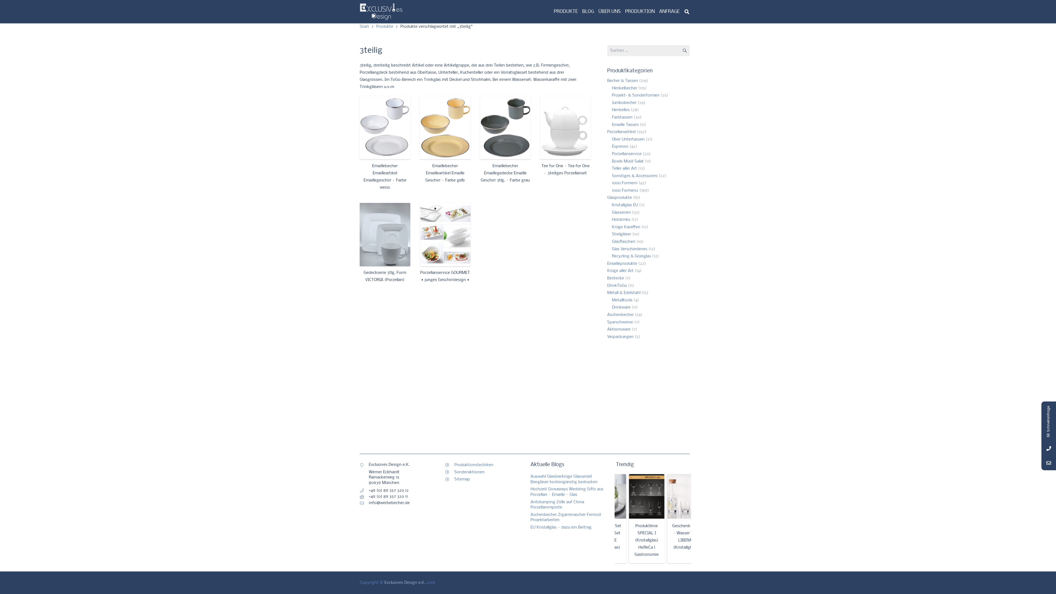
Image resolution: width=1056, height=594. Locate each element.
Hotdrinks (621, 220)
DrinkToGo (617, 286)
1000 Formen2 (625, 190)
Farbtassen (622, 117)
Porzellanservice (627, 154)
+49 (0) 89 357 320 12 (389, 490)
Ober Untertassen (628, 139)
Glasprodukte (619, 198)
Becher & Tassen (622, 81)
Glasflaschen (623, 242)
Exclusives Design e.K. (404, 583)
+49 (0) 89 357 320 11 (388, 496)
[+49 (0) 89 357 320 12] (364, 491)
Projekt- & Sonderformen (635, 95)
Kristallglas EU (625, 205)
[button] (687, 11)
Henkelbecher (624, 88)
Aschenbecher (620, 315)
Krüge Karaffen (626, 227)
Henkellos (621, 110)
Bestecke (615, 278)
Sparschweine (620, 322)
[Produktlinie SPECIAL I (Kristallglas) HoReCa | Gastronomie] (629, 496)
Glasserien (621, 212)
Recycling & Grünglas (631, 256)
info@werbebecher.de (389, 503)
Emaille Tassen (625, 125)
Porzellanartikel (621, 132)
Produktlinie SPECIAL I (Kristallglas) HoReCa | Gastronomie (629, 540)
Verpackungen (620, 337)
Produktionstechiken (473, 465)
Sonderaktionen (469, 472)
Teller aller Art (624, 168)
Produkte (384, 26)
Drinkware (621, 307)
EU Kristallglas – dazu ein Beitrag (561, 527)
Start (364, 26)
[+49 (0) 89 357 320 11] (364, 497)
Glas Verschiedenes (629, 249)
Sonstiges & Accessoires (635, 176)
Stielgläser (621, 234)
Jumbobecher (624, 103)
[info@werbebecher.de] (364, 503)
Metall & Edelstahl (623, 293)
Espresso (620, 146)
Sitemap (462, 479)
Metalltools (622, 300)
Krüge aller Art (620, 271)
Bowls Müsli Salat (628, 161)
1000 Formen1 (624, 183)
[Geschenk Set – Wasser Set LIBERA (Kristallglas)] (667, 496)
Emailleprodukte (622, 264)
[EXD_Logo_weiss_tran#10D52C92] (381, 12)
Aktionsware (619, 329)
